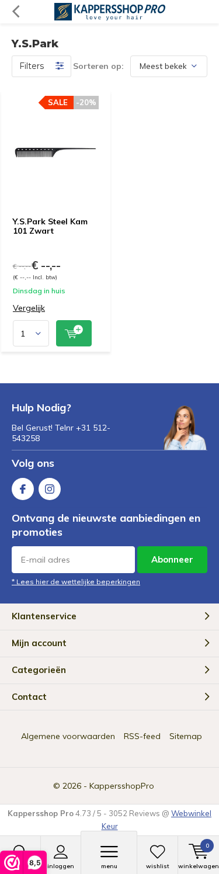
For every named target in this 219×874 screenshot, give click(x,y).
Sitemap (185, 736)
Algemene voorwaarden (68, 736)
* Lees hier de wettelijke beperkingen (76, 581)
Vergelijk (29, 308)
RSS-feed (142, 736)
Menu (109, 866)
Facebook (23, 489)
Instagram (50, 489)
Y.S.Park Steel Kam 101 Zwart (50, 226)
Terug (15, 11)
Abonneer (172, 559)
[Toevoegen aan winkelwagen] (74, 333)
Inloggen (60, 866)
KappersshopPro (121, 786)
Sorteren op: (98, 66)
